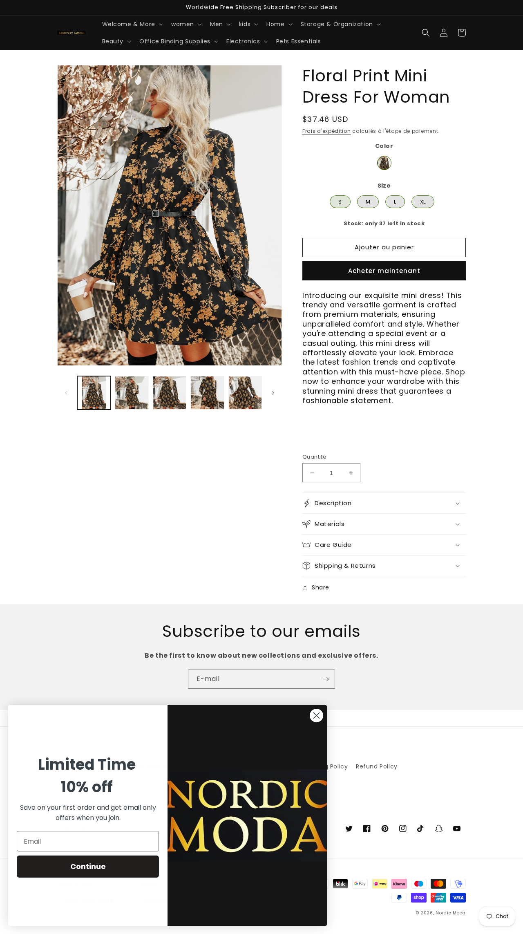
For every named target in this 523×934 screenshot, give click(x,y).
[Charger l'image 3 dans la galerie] (169, 393)
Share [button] (320, 587)
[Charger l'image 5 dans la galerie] (245, 393)
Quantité (314, 457)
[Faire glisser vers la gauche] (66, 393)
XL (423, 200)
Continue (88, 866)
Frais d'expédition (326, 131)
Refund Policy (377, 766)
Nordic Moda (451, 913)
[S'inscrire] (326, 679)
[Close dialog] (316, 715)
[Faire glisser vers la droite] (273, 393)
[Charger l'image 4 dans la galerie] (207, 393)
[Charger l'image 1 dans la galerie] (94, 393)
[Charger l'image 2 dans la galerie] (131, 393)
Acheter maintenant (384, 271)
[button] (131, 24)
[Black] (384, 163)
